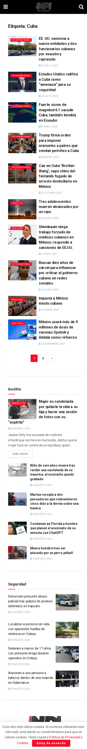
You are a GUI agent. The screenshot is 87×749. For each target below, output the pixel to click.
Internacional (21, 40)
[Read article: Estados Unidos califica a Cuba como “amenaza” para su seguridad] (22, 82)
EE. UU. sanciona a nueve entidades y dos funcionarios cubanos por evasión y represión (58, 49)
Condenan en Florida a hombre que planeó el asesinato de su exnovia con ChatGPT (53, 528)
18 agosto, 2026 (42, 539)
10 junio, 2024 (49, 289)
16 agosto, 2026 (42, 558)
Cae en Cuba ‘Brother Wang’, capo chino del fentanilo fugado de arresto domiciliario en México (58, 176)
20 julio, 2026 (49, 96)
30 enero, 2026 (50, 157)
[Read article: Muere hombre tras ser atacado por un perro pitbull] (17, 552)
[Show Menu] (5, 7)
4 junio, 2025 (49, 254)
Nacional (17, 228)
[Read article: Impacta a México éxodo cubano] (22, 306)
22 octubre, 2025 (51, 193)
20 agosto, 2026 (42, 514)
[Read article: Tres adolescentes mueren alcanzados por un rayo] (22, 209)
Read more (22, 452)
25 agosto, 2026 (20, 428)
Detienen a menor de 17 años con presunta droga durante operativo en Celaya (29, 653)
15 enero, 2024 (50, 310)
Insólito (17, 203)
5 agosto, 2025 (50, 218)
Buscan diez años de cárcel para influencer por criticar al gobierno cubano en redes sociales (58, 273)
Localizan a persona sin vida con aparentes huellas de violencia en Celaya (28, 629)
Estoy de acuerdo (51, 743)
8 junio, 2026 (49, 126)
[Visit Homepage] (43, 7)
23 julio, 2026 (49, 65)
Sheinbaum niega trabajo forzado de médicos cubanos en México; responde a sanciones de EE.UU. (56, 237)
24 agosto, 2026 (42, 485)
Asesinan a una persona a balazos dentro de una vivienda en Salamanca (30, 678)
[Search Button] (81, 7)
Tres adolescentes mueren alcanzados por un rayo (59, 206)
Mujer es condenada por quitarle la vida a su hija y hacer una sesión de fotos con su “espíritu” (42, 411)
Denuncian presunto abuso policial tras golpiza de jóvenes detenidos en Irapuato (30, 601)
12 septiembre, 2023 (53, 344)
